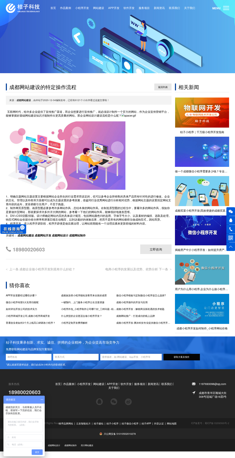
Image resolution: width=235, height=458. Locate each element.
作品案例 (65, 8)
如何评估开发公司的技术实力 (21, 309)
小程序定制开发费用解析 (74, 322)
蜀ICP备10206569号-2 (217, 423)
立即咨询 (156, 249)
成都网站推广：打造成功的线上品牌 (135, 316)
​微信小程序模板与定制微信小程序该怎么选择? (141, 295)
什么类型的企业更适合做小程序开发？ (81, 316)
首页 (53, 8)
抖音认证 (159, 423)
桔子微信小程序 (130, 423)
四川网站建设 (87, 445)
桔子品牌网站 (66, 423)
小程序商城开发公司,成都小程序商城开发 (28, 316)
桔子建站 (98, 423)
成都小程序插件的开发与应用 (132, 302)
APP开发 (113, 8)
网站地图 (172, 423)
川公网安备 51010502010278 (120, 433)
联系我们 (174, 8)
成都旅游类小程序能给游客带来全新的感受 (84, 295)
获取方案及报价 (181, 357)
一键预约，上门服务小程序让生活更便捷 (82, 302)
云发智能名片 (83, 423)
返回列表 (163, 87)
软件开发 (129, 8)
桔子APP (146, 423)
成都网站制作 (70, 445)
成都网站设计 (54, 445)
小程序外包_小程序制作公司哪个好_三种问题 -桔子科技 (88, 309)
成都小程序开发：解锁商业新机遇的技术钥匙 (140, 309)
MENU (216, 8)
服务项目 (144, 8)
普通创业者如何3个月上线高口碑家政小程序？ (30, 322)
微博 (128, 400)
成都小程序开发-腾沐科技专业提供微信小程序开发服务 (144, 322)
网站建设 (98, 8)
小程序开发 (82, 8)
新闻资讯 (159, 8)
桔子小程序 (112, 423)
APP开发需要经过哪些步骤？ (21, 295)
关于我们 (189, 8)
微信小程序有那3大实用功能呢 (22, 302)
